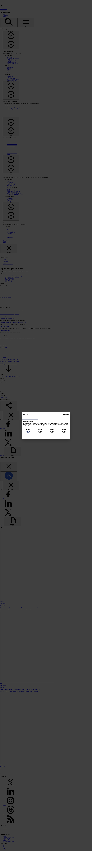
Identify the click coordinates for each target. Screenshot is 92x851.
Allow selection (46, 435)
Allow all (61, 435)
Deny (31, 435)
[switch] (40, 432)
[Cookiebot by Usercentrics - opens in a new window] (64, 414)
